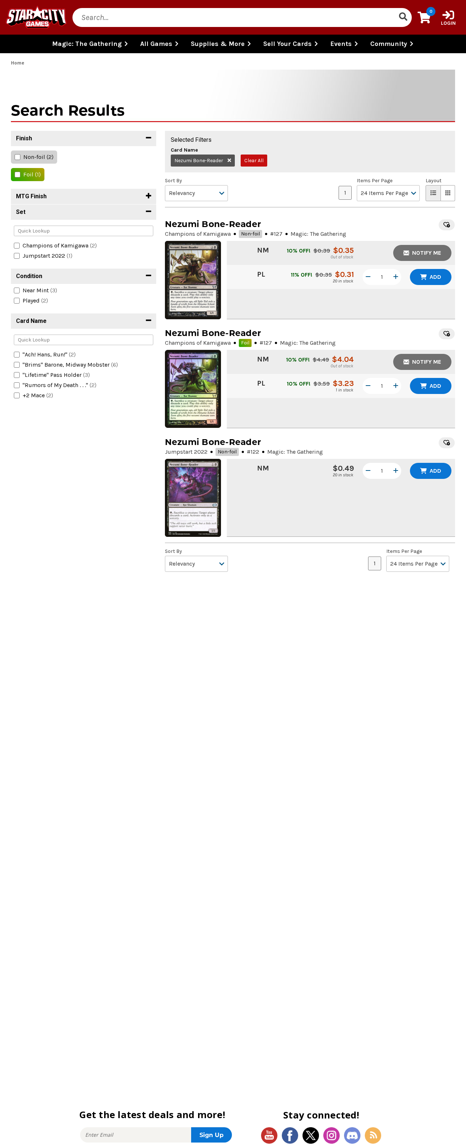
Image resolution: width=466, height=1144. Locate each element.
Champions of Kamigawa (198, 233)
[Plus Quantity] (395, 277)
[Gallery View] (448, 193)
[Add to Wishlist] (447, 224)
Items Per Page (374, 180)
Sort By (173, 180)
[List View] (433, 193)
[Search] (403, 17)
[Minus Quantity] (368, 277)
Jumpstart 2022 (186, 451)
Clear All (254, 160)
